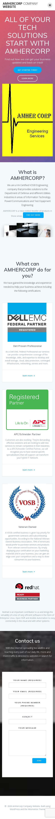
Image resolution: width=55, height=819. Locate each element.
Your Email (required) (27, 691)
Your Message (27, 728)
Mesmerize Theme (36, 809)
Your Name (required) (27, 680)
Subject (27, 717)
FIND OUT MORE (33, 215)
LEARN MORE (27, 78)
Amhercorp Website (20, 5)
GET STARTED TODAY (27, 70)
